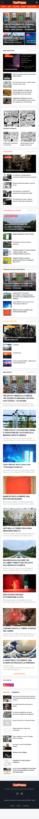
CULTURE (16, 7)
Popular (6, 692)
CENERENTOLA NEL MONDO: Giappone (22, 761)
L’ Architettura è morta (14, 170)
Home (4, 7)
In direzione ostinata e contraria (10, 144)
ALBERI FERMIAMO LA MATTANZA (23, 234)
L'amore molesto (9, 128)
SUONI (23, 7)
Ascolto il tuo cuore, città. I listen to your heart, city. (24, 83)
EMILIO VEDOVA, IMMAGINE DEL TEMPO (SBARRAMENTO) (19, 338)
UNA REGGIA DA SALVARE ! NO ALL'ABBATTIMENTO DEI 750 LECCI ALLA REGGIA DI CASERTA (17, 227)
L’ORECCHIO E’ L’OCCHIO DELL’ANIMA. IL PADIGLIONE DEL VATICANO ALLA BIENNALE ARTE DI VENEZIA (13, 40)
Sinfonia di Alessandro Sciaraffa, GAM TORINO (24, 75)
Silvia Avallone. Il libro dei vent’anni (21, 729)
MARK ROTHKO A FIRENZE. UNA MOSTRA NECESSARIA (23, 311)
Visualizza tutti (31, 50)
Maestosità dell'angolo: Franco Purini (24, 184)
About (19, 806)
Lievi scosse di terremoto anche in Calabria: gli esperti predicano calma (24, 698)
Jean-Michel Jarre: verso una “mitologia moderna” (23, 303)
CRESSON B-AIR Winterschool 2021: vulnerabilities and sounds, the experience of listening (24, 100)
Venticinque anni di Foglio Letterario (27, 144)
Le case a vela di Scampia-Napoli (22, 745)
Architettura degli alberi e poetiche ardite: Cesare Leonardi (24, 176)
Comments (15, 692)
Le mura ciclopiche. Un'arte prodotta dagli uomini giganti (23, 713)
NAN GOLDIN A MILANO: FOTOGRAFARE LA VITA (13, 595)
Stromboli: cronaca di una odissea (22, 243)
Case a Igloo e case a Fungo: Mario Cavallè (23, 737)
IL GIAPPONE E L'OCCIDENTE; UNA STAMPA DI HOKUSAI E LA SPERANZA (19, 661)
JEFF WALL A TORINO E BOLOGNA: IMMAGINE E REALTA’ (17, 529)
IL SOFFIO (16, 345)
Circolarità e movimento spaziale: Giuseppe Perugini (22, 192)
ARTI (9, 7)
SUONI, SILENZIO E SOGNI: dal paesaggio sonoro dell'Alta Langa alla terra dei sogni (22, 92)
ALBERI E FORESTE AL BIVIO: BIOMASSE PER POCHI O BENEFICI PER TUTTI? (23, 260)
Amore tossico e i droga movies (24, 720)
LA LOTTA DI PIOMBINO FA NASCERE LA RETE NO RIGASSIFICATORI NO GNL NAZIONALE (24, 770)
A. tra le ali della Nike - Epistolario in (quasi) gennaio (24, 362)
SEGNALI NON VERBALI (20, 752)
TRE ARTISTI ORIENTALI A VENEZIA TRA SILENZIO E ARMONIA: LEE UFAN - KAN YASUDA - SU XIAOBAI (19, 27)
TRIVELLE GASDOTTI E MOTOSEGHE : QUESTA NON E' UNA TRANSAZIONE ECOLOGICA (24, 252)
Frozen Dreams (10, 69)
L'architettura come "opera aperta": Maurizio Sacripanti (22, 200)
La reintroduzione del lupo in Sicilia (23, 705)
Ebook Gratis (31, 7)
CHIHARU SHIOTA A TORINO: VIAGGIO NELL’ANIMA (19, 629)
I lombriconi (17, 353)
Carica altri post (19, 674)
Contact (26, 806)
